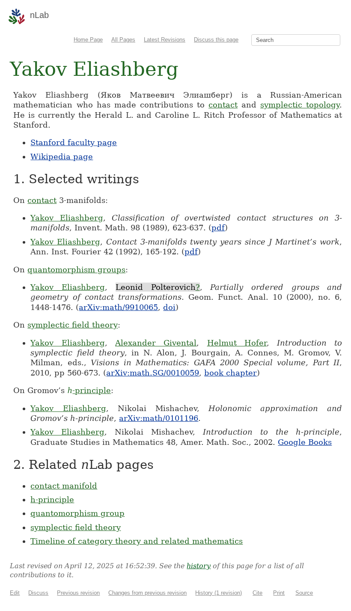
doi (169, 307)
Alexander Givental (155, 342)
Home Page (88, 39)
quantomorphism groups (76, 269)
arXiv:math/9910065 (118, 307)
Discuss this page (216, 39)
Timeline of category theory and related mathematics (136, 540)
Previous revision (78, 593)
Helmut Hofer (237, 342)
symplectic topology (299, 104)
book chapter (230, 372)
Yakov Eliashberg (66, 217)
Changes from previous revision (147, 593)
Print (279, 593)
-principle (89, 390)
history (199, 566)
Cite (257, 593)
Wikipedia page (61, 156)
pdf (218, 227)
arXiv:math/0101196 (158, 418)
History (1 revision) (218, 593)
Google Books (305, 442)
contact (223, 104)
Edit (15, 593)
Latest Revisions (164, 39)
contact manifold (63, 485)
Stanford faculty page (73, 142)
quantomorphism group (77, 513)
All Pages (123, 39)
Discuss (38, 593)
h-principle (52, 499)
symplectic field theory (72, 324)
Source (304, 593)
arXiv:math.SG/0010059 (152, 372)
